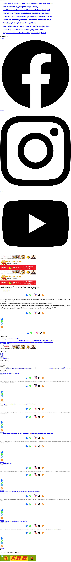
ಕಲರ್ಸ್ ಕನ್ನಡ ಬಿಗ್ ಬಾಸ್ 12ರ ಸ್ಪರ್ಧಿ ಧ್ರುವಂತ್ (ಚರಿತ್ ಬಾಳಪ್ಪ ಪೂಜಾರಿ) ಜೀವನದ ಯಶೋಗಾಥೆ (36, 340)
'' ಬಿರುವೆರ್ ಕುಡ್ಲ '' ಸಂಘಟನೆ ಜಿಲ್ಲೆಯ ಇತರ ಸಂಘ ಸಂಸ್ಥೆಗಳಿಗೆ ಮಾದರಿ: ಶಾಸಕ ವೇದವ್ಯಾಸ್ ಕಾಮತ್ (27, 19)
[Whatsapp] (29, 295)
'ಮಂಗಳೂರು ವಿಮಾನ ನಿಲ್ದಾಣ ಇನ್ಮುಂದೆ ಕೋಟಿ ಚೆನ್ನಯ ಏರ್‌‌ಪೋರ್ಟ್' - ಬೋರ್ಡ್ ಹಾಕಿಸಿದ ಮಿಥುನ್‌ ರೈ (27, 16)
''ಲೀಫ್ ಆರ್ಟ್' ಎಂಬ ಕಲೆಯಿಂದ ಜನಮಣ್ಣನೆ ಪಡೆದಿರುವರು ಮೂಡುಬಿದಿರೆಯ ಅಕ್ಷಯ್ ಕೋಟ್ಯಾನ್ (26, 13)
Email (1, 365)
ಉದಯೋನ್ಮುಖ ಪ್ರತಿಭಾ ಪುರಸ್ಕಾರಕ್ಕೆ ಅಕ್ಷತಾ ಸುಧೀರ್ (9, 338)
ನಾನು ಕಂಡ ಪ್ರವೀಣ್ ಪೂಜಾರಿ (5, 343)
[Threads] (38, 295)
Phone (1, 364)
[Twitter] (2, 323)
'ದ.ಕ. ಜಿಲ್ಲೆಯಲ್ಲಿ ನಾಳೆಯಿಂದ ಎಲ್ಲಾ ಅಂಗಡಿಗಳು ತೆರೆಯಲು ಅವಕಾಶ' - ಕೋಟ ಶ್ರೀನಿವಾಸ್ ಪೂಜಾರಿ (26, 10)
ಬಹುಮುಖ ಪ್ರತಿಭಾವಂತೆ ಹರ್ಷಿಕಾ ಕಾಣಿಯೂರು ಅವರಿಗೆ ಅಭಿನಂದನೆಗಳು (13, 521)
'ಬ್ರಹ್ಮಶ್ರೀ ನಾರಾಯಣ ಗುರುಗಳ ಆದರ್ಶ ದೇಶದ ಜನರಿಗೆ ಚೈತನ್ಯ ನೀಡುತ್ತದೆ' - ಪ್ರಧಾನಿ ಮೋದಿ (24, 33)
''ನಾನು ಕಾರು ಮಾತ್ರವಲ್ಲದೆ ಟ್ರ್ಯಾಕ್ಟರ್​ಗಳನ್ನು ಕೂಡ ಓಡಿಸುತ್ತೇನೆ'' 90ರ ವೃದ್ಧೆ (20, 6)
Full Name (2, 362)
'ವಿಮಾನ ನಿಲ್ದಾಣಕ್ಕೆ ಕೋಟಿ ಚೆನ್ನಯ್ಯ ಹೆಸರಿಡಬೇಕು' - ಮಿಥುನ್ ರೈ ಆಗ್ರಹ (19, 23)
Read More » (2, 432)
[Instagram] (35, 295)
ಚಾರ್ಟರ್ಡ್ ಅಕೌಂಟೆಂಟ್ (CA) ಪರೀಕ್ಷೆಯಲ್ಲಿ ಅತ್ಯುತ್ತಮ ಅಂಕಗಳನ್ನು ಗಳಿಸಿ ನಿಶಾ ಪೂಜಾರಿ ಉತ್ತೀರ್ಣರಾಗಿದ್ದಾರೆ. (20, 491)
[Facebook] (26, 295)
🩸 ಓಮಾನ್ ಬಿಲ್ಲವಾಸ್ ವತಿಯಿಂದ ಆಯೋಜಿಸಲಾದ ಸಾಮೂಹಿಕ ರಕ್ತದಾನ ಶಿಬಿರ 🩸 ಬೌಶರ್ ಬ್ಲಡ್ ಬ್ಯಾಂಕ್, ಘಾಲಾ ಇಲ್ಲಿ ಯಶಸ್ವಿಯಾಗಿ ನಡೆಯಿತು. (26, 342)
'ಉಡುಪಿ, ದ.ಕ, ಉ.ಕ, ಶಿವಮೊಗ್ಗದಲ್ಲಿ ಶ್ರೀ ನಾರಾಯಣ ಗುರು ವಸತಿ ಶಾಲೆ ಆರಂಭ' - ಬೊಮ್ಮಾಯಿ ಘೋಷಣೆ (28, 3)
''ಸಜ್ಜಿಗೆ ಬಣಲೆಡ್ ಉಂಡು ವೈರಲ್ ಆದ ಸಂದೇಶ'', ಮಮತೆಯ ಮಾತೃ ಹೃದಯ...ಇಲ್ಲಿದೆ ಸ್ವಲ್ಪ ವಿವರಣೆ (26, 26)
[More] (42, 295)
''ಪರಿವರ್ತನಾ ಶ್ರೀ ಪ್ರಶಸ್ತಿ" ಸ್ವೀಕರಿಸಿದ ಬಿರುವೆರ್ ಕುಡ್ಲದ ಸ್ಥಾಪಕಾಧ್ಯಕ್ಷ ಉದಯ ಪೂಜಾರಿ (23, 29)
